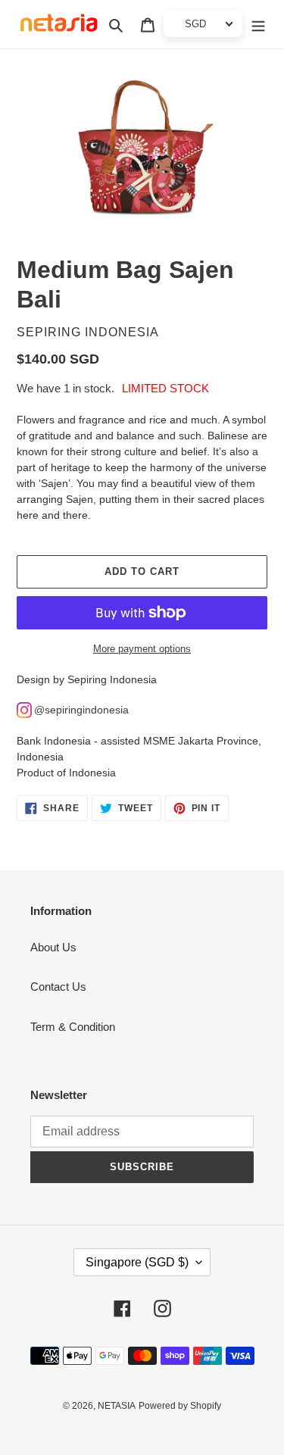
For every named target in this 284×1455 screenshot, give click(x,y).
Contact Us (58, 986)
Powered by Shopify (180, 1405)
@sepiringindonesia (81, 710)
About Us (53, 947)
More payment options (142, 648)
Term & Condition (72, 1026)
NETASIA (117, 1405)
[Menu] (258, 24)
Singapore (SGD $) (137, 1262)
